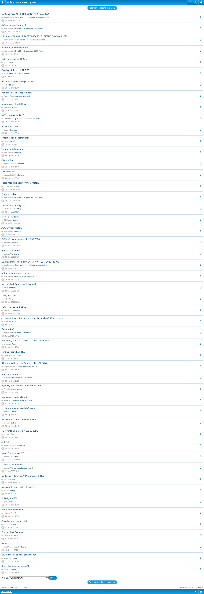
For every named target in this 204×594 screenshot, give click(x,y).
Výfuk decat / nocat (11, 126)
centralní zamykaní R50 (13, 352)
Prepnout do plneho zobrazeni (102, 8)
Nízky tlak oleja (9, 295)
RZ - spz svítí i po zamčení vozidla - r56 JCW (24, 363)
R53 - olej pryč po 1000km (14, 59)
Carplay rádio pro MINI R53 (15, 70)
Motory (13, 62)
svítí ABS (5, 442)
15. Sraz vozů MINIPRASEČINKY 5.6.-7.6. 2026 (25, 14)
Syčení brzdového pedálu (14, 25)
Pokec (14, 344)
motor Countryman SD (12, 453)
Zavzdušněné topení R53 (14, 521)
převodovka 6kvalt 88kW (13, 104)
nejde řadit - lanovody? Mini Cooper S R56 (22, 476)
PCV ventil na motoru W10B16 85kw (19, 431)
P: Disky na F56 (9, 498)
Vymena (5, 543)
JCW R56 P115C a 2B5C (13, 307)
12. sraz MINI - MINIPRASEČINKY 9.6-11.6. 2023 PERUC (30, 261)
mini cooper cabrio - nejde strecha (18, 419)
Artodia (200, 587)
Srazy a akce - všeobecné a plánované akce (32, 17)
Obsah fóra (6, 591)
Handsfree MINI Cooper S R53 (16, 92)
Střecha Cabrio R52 (11, 250)
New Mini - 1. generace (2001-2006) (29, 28)
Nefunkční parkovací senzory (16, 273)
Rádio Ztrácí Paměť (11, 374)
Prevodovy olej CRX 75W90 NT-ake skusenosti (25, 340)
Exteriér (21, 175)
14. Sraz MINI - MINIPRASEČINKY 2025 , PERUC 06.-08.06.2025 (34, 36)
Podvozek (14, 130)
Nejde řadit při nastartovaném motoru (20, 182)
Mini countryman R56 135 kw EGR (18, 487)
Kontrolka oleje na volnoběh (15, 566)
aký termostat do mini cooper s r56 (18, 554)
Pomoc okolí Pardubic (12, 532)
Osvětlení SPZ (8, 171)
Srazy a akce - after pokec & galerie (26, 119)
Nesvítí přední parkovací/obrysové (18, 284)
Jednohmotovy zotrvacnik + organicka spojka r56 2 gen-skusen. (33, 318)
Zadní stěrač (7, 329)
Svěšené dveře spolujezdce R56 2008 (20, 239)
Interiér (12, 141)
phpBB (12, 587)
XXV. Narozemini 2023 (12, 115)
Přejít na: (4, 578)
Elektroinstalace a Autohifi (20, 74)
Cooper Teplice (9, 194)
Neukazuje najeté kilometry (15, 397)
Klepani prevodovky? (11, 205)
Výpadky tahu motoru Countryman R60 (21, 385)
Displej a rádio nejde (11, 464)
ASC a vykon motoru (11, 228)
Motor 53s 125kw (10, 216)
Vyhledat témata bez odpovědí (22, 2)
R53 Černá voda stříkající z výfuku (18, 81)
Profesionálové (19, 445)
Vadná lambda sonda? (12, 149)
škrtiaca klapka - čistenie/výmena (18, 408)
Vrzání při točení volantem (14, 47)
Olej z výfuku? (8, 160)
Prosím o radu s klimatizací (15, 137)
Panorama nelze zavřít (12, 509)
